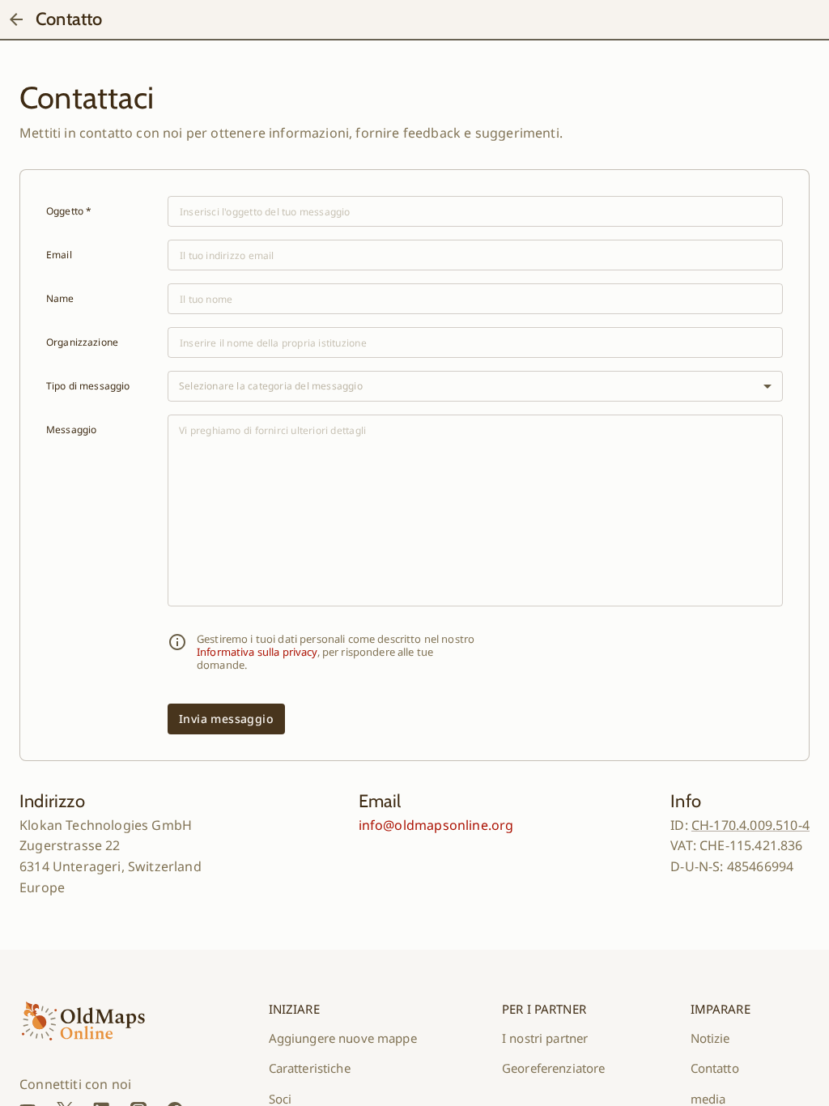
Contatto (715, 1068)
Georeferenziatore (553, 1068)
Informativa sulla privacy (257, 651)
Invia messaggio (226, 718)
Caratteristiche (310, 1068)
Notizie (710, 1038)
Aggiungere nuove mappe (343, 1038)
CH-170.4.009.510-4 (750, 825)
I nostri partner (545, 1038)
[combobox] (475, 386)
